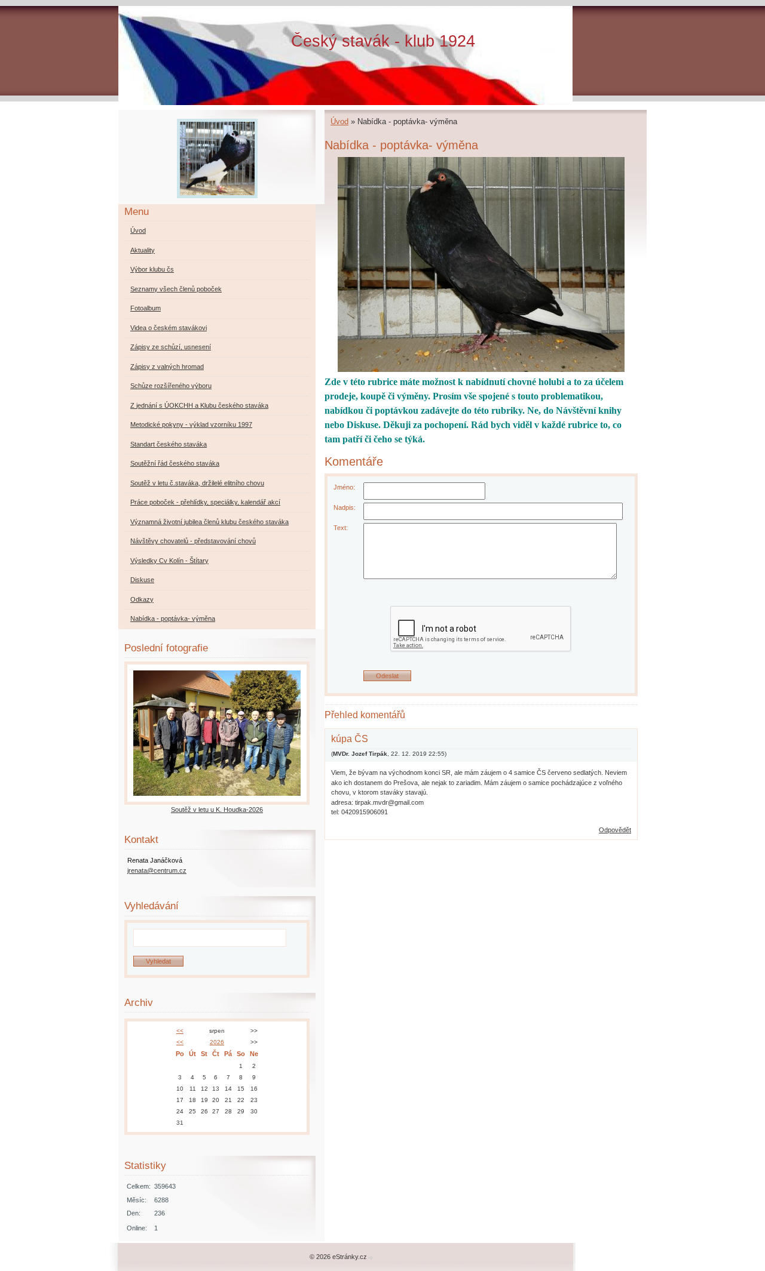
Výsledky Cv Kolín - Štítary (169, 560)
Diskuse (142, 579)
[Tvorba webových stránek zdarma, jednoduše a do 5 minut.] (371, 1257)
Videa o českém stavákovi (168, 327)
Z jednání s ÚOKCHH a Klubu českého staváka (199, 405)
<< (179, 1030)
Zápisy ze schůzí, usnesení (170, 346)
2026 (217, 1042)
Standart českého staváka (168, 444)
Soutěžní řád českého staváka (174, 463)
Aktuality (142, 250)
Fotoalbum (145, 308)
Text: (340, 527)
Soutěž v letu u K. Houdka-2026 (217, 809)
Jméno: (344, 487)
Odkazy (142, 599)
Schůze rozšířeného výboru (171, 385)
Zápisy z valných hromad (167, 366)
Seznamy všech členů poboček (176, 289)
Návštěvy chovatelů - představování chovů (193, 540)
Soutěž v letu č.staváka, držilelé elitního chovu (197, 483)
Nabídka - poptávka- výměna (172, 618)
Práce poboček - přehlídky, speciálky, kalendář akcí (205, 502)
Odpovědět (615, 829)
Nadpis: (344, 507)
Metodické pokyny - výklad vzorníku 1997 (191, 424)
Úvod (339, 121)
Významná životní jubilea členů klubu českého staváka (209, 521)
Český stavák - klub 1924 (383, 41)
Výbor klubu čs (152, 269)
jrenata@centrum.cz (156, 870)
